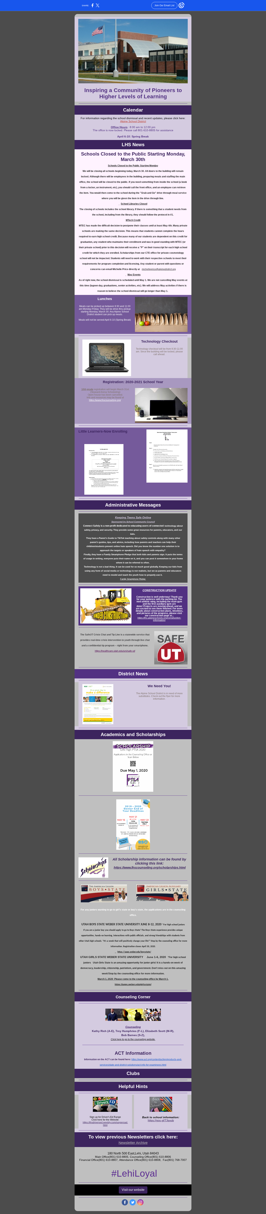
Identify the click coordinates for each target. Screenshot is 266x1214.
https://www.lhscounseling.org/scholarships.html (150, 867)
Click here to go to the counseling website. (133, 1039)
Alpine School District (133, 121)
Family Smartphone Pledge (133, 579)
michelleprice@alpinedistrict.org (159, 269)
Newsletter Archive (133, 1143)
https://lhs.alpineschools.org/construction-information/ (159, 619)
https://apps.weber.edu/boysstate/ (134, 952)
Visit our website (133, 1189)
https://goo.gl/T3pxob (161, 1120)
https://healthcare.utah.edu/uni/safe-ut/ (115, 651)
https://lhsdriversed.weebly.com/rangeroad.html (105, 1124)
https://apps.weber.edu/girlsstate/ (133, 984)
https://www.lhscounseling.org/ (105, 400)
